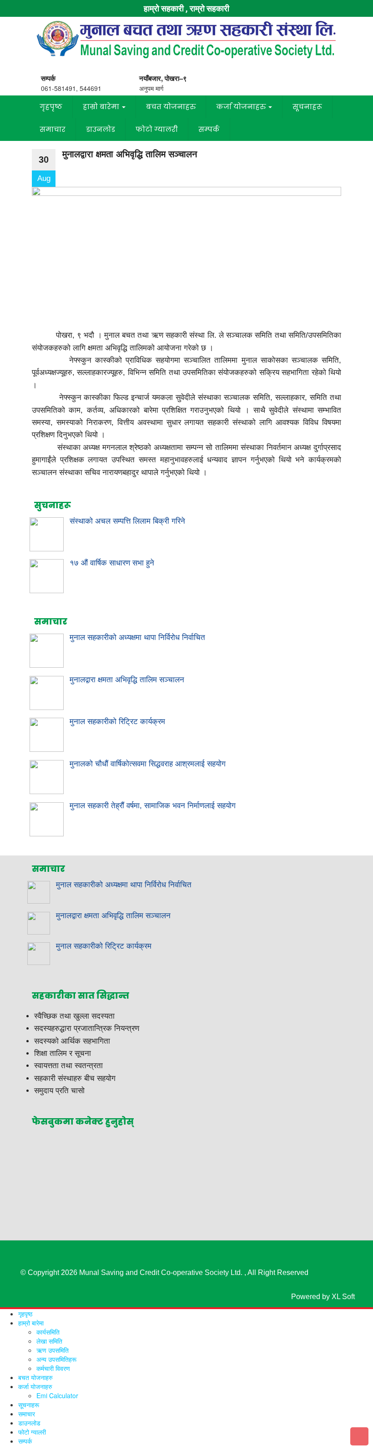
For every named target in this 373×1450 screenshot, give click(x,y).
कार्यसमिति (48, 1331)
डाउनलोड (100, 129)
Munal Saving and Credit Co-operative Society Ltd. (160, 1272)
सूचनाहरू (307, 106)
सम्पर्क (209, 129)
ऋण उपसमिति (52, 1350)
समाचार (53, 129)
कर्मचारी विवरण (53, 1368)
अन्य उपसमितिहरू (56, 1359)
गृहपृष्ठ (51, 106)
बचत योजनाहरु (171, 106)
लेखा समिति (49, 1340)
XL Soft (343, 1296)
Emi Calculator (57, 1395)
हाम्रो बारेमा (102, 106)
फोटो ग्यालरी (157, 129)
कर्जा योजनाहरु (241, 106)
